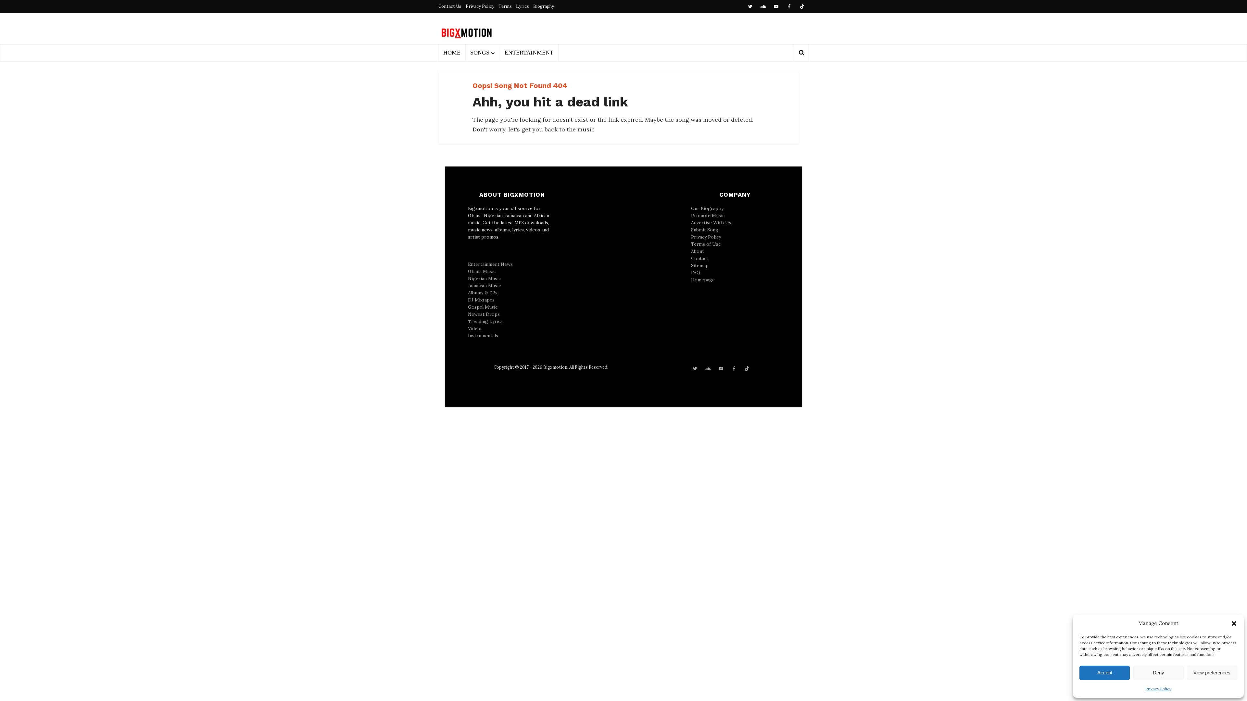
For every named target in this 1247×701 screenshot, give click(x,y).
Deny (1158, 672)
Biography (543, 6)
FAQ (695, 273)
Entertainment (529, 52)
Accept (1104, 672)
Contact (699, 258)
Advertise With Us (711, 223)
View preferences (1211, 672)
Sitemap (700, 265)
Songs (479, 52)
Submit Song (704, 230)
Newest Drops (484, 314)
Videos (475, 328)
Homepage (703, 280)
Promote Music (707, 215)
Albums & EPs (483, 293)
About (697, 251)
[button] (1234, 623)
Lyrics (522, 6)
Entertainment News (490, 264)
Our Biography (707, 208)
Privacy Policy (1158, 688)
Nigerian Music (484, 278)
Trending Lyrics (485, 321)
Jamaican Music (484, 286)
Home (451, 52)
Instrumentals (483, 335)
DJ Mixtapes (481, 300)
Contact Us (449, 6)
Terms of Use (706, 244)
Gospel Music (483, 307)
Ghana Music (482, 271)
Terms (505, 6)
